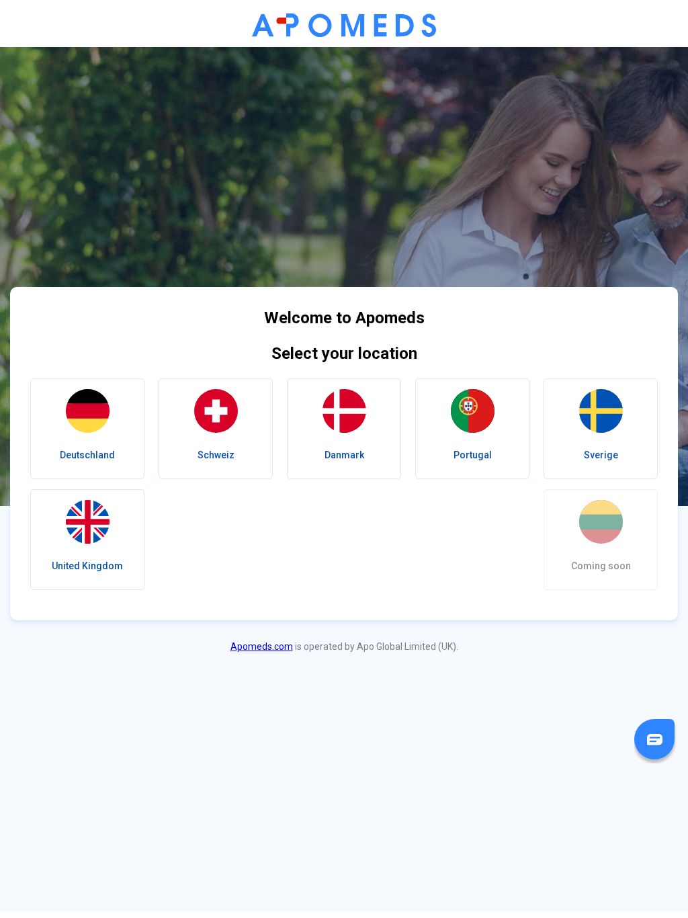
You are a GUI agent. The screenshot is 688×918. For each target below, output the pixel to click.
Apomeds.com (261, 646)
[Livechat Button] (654, 739)
